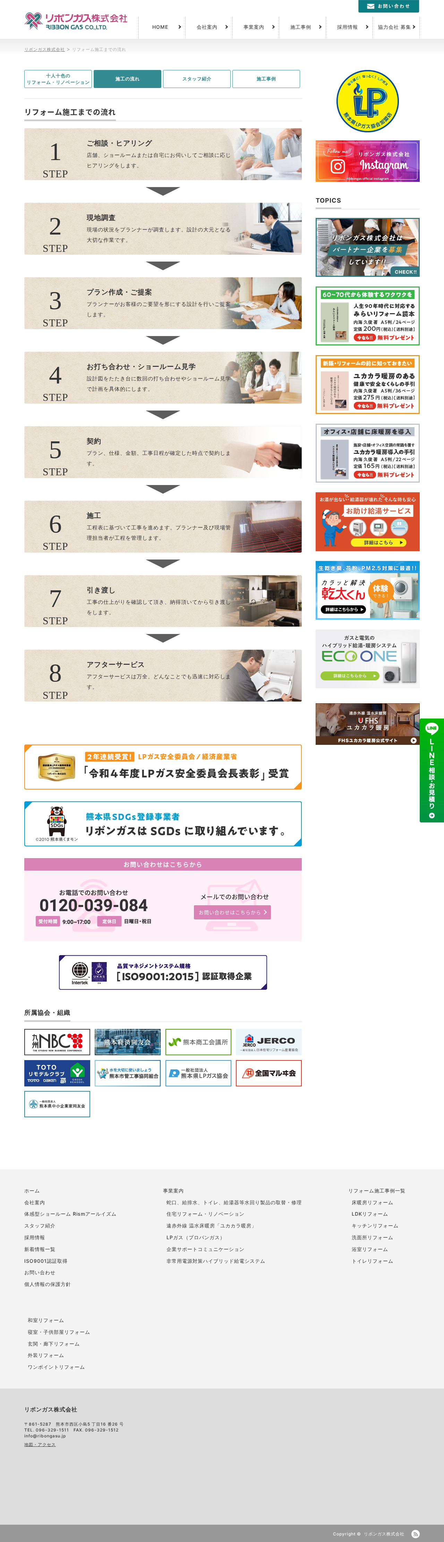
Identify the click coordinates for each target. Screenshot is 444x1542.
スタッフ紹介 (197, 78)
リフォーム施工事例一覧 (376, 1190)
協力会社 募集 (394, 27)
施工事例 (300, 27)
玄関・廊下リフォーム (54, 1344)
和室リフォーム (46, 1320)
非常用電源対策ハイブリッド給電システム (215, 1261)
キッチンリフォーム (375, 1225)
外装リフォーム (46, 1355)
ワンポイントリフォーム (56, 1367)
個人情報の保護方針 (47, 1284)
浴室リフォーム (370, 1249)
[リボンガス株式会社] (75, 21)
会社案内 (207, 27)
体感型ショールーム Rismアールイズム (70, 1214)
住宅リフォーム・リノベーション (205, 1214)
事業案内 (254, 27)
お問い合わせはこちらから (230, 912)
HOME (160, 27)
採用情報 (347, 27)
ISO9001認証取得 (46, 1261)
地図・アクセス (40, 1444)
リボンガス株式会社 (384, 1533)
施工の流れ (128, 78)
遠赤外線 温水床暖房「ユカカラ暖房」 (211, 1225)
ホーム (32, 1190)
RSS (415, 1534)
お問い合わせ (40, 1272)
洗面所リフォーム (372, 1237)
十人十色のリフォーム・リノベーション (58, 79)
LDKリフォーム (370, 1214)
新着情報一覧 (40, 1249)
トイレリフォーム (372, 1261)
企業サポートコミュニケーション (205, 1249)
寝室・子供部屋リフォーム (59, 1332)
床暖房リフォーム (372, 1202)
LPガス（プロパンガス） (195, 1237)
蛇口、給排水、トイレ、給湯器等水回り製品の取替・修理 (234, 1202)
